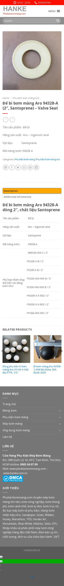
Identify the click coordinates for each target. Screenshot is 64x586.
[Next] (61, 358)
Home (6, 98)
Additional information (17, 196)
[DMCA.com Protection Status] (13, 478)
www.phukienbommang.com (28, 469)
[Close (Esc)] (2, 574)
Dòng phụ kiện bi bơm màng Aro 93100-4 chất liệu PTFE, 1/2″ (15, 369)
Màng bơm (10, 410)
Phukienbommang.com (17, 497)
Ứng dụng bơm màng (16, 430)
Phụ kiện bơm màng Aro (26, 98)
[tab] (32, 191)
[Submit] (58, 21)
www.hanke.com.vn (15, 473)
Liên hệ (7, 437)
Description (11, 190)
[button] (51, 11)
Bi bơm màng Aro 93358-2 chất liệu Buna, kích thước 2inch (47, 369)
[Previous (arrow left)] (2, 584)
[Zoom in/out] (7, 574)
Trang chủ (9, 404)
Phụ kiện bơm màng (25, 159)
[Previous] (2, 358)
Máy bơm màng (13, 423)
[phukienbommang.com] (20, 11)
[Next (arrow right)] (7, 584)
